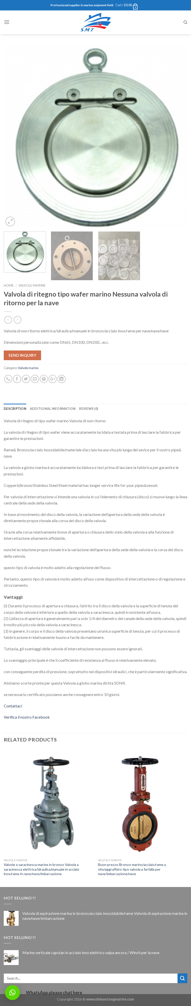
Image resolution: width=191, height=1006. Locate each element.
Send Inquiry (22, 355)
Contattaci (13, 705)
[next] (177, 135)
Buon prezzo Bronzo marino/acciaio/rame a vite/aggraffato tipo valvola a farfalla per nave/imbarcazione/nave (132, 869)
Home (9, 285)
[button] (12, 992)
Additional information (53, 409)
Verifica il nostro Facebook (27, 717)
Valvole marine (32, 285)
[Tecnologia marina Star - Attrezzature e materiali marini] (95, 22)
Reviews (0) (88, 409)
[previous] (13, 135)
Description (15, 409)
